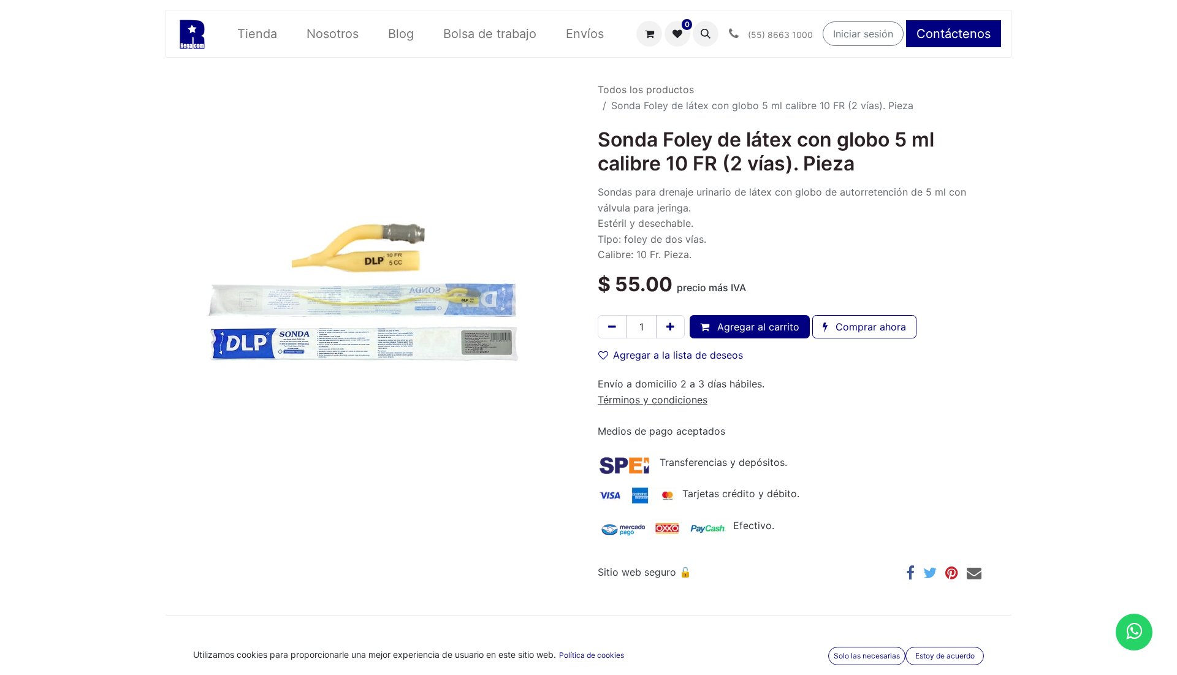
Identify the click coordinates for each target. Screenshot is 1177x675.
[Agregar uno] (670, 326)
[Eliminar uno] (612, 326)
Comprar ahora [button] (869, 327)
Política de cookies (591, 655)
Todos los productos (646, 89)
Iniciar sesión (863, 34)
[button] (705, 34)
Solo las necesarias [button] (867, 655)
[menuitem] (257, 33)
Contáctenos (953, 33)
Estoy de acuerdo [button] (945, 655)
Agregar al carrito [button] (756, 327)
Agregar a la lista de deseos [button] (678, 355)
